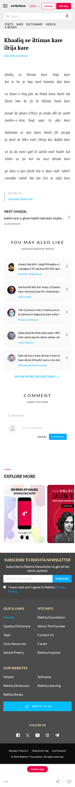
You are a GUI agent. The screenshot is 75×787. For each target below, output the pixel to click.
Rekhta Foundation (51, 617)
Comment (57, 436)
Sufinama (44, 676)
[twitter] (27, 735)
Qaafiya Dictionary (16, 626)
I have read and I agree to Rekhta (37, 589)
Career (42, 643)
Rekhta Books (13, 694)
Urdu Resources (14, 643)
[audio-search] (67, 16)
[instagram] (47, 735)
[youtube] (37, 735)
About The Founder (51, 626)
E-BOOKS (11, 27)
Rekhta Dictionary (16, 685)
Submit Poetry (13, 652)
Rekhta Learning (49, 685)
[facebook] (18, 735)
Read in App (37, 769)
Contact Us (46, 635)
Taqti (6, 635)
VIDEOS (51, 24)
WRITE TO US (42, 706)
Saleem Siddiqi (16, 56)
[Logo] (18, 6)
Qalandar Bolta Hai (20, 199)
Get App (63, 6)
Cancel (42, 436)
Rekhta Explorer (49, 652)
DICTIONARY (34, 24)
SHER (19, 24)
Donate (48, 6)
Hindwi (8, 676)
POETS (9, 24)
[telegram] (57, 735)
